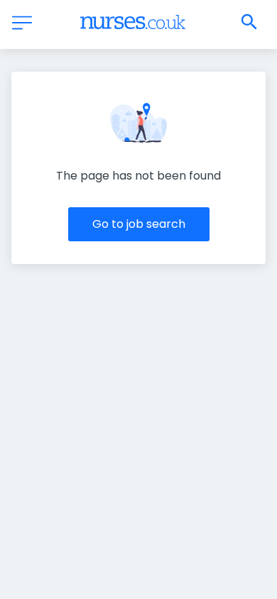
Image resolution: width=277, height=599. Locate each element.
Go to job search (138, 224)
